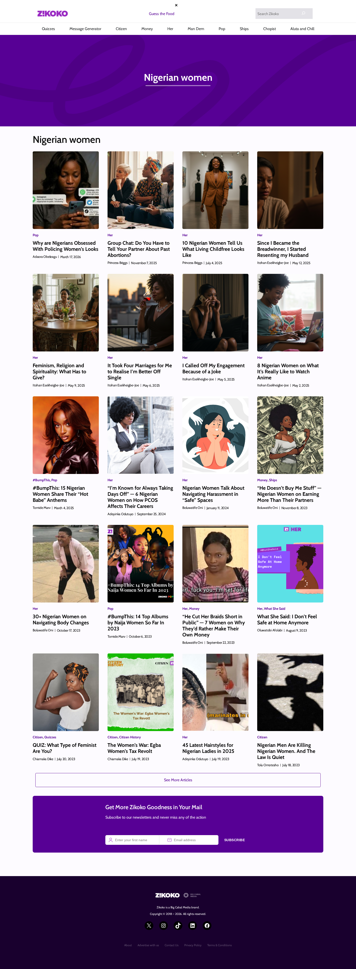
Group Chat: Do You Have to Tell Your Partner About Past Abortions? (139, 249)
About (128, 945)
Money (262, 480)
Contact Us (171, 945)
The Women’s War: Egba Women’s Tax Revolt (134, 748)
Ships (273, 480)
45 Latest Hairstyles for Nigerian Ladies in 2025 (208, 748)
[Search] (303, 13)
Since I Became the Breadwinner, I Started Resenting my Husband (283, 249)
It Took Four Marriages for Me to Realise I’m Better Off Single (140, 371)
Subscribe (234, 840)
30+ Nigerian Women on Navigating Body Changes (61, 619)
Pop (36, 235)
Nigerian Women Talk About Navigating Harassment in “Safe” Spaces (213, 494)
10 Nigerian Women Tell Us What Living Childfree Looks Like (213, 249)
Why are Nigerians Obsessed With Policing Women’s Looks (65, 246)
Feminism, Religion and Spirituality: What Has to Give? (59, 371)
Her (110, 235)
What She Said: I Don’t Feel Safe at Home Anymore (287, 619)
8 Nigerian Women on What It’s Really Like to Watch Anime (288, 371)
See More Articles (178, 780)
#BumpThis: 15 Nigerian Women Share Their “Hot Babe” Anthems (60, 494)
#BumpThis (41, 480)
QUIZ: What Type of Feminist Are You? (64, 748)
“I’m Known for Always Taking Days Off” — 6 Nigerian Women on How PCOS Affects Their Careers (140, 497)
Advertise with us (148, 945)
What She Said (274, 608)
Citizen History (130, 737)
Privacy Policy (192, 945)
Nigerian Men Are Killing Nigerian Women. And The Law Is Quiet (286, 751)
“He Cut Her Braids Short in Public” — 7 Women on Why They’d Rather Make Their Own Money (213, 625)
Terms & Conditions (219, 945)
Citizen (38, 737)
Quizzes (50, 737)
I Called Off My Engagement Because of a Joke (213, 368)
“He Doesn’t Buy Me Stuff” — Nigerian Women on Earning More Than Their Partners (289, 494)
